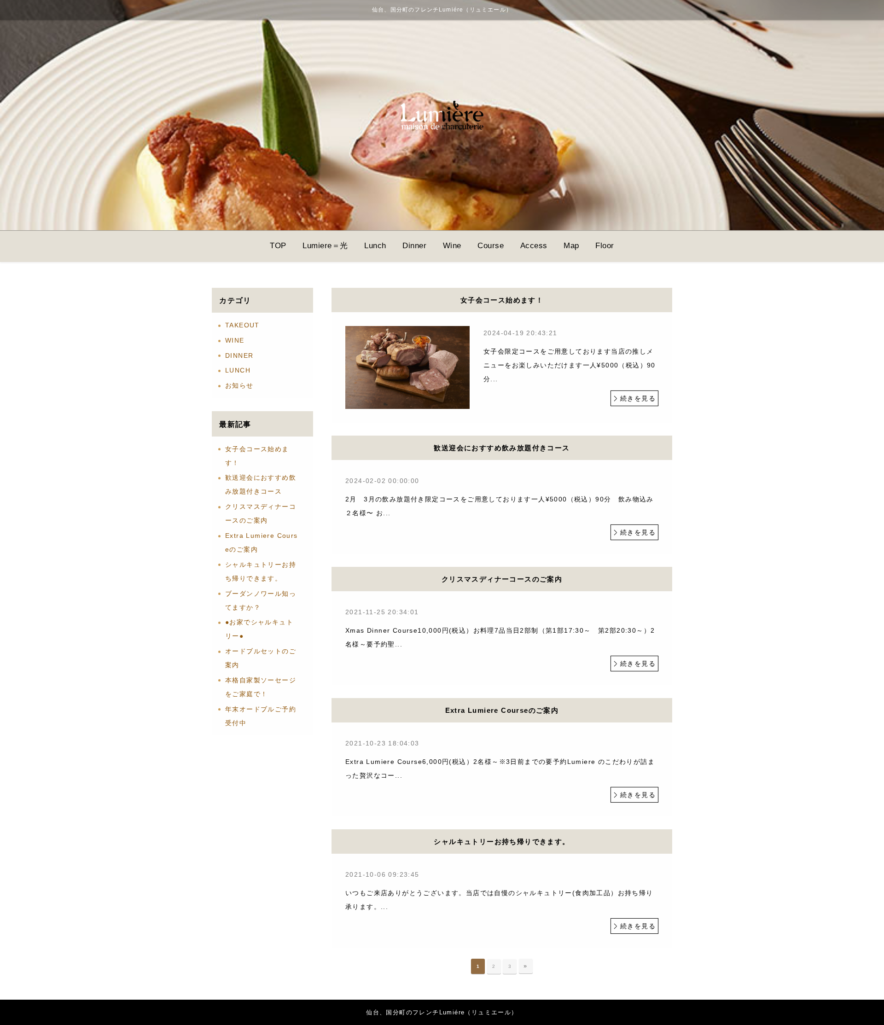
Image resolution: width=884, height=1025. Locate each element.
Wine (452, 245)
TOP (278, 245)
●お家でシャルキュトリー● (259, 629)
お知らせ (239, 385)
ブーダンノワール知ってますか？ (260, 600)
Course (490, 245)
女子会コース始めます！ (257, 455)
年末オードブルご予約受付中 (260, 716)
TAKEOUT (242, 325)
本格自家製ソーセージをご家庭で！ (260, 687)
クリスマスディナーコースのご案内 (260, 513)
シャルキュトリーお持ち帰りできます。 (260, 571)
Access (533, 245)
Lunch (375, 245)
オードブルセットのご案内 (260, 658)
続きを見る (638, 398)
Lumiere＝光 (325, 245)
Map (571, 245)
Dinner (414, 245)
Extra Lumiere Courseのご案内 (261, 542)
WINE (234, 340)
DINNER (239, 355)
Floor (604, 245)
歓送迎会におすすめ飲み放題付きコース (260, 484)
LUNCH (237, 370)
